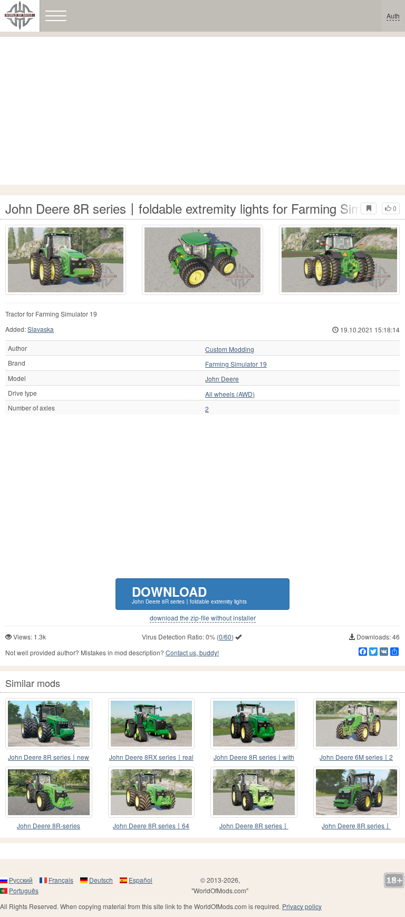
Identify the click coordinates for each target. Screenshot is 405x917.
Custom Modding (229, 349)
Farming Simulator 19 (236, 364)
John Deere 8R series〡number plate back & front (254, 826)
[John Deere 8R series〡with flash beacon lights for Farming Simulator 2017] (253, 723)
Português (23, 890)
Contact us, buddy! (192, 652)
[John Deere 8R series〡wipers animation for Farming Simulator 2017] (356, 792)
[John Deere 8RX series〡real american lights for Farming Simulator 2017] (151, 723)
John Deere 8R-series (48, 825)
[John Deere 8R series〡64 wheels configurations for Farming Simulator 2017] (151, 792)
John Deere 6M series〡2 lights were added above (356, 757)
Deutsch (101, 879)
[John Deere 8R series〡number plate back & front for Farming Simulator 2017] (253, 792)
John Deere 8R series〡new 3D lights (48, 757)
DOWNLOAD (189, 593)
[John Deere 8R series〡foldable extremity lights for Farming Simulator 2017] (65, 260)
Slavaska (40, 328)
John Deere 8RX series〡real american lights (151, 757)
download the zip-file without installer (203, 618)
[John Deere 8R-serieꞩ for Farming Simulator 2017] (48, 792)
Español (140, 879)
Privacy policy (302, 906)
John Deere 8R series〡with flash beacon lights (254, 757)
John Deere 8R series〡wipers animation (356, 826)
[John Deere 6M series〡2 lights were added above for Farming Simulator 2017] (356, 723)
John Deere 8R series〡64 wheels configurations (151, 826)
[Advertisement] (202, 111)
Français (61, 879)
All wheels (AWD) (230, 394)
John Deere (222, 378)
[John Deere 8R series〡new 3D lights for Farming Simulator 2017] (48, 723)
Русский (21, 879)
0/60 (225, 636)
